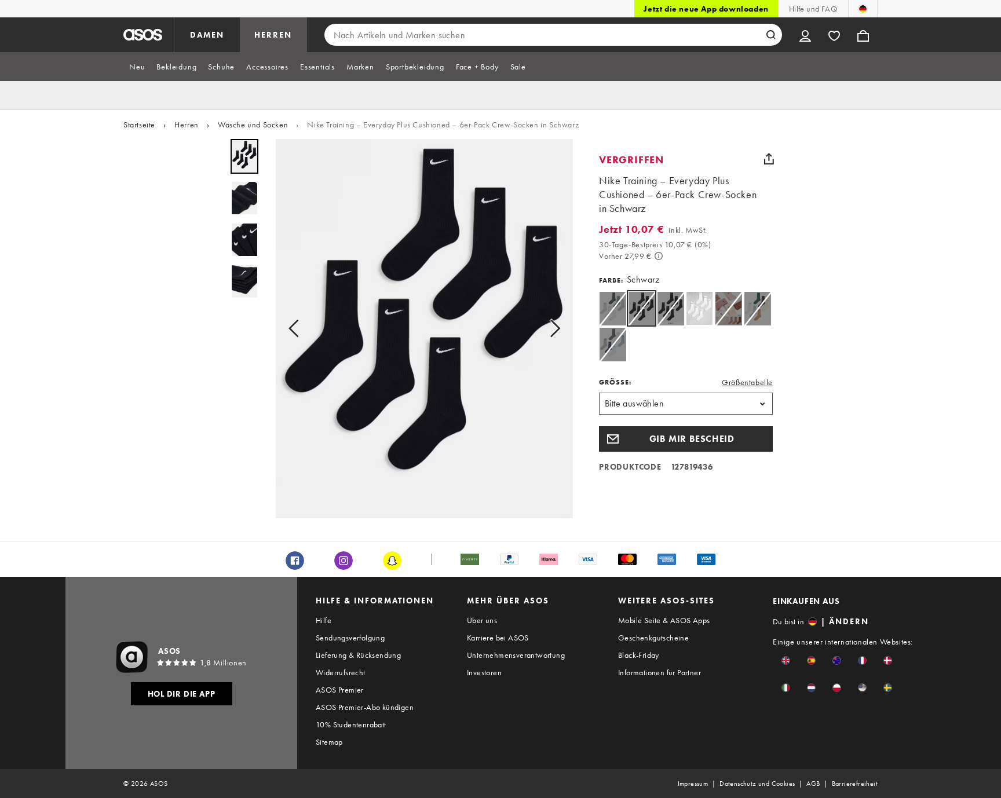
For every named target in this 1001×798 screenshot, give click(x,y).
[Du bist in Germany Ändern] (863, 8)
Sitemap (329, 742)
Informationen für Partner (659, 672)
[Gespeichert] (834, 34)
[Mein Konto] (805, 34)
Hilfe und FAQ (813, 8)
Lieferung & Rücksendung (358, 655)
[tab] (137, 66)
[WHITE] (699, 308)
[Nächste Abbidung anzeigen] (551, 328)
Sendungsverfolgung (350, 637)
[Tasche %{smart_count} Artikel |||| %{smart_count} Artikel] (863, 34)
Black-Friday (638, 655)
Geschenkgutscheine (653, 637)
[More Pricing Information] (658, 255)
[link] (641, 308)
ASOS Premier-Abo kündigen (365, 707)
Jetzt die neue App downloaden (706, 8)
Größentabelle (747, 382)
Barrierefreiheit (855, 783)
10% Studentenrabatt (351, 724)
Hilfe (323, 620)
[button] (686, 439)
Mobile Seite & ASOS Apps (664, 620)
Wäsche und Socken (253, 124)
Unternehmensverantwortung (516, 655)
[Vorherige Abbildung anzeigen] (297, 328)
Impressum (693, 783)
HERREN (273, 35)
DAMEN (207, 35)
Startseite (139, 124)
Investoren (484, 672)
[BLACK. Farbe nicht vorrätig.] (670, 308)
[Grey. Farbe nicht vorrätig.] (612, 308)
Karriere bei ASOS (498, 637)
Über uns (482, 620)
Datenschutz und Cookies (757, 783)
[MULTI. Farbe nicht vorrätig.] (728, 308)
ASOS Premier (340, 689)
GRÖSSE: (615, 382)
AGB (813, 783)
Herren (186, 124)
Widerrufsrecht (341, 672)
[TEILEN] (768, 158)
